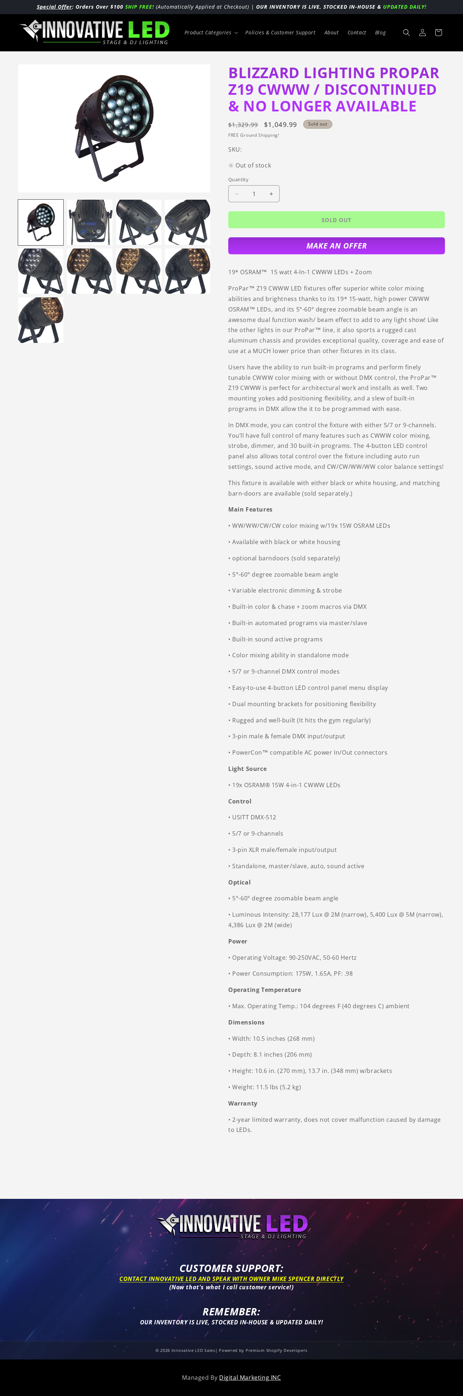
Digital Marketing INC (250, 1378)
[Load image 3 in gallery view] (138, 222)
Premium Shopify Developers (276, 1350)
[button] (210, 32)
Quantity (238, 179)
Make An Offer (336, 246)
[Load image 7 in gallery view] (138, 271)
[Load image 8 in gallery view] (187, 271)
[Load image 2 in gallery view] (89, 222)
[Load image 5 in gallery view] (40, 271)
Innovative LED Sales (193, 1350)
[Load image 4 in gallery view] (187, 222)
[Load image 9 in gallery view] (40, 320)
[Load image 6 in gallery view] (89, 271)
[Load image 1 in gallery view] (40, 222)
